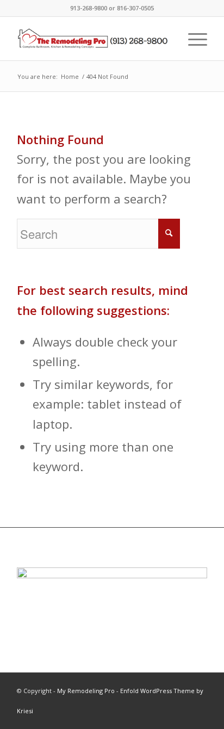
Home (70, 76)
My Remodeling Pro (86, 691)
